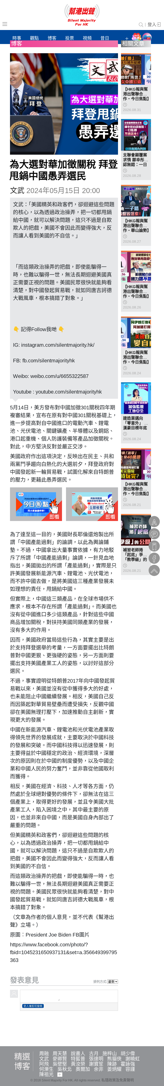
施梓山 (109, 1053)
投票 (69, 38)
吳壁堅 (60, 1064)
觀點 (34, 38)
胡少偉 (128, 1053)
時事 (16, 38)
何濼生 (46, 1069)
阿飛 (44, 1064)
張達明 (96, 1058)
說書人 (78, 1053)
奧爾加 (83, 1069)
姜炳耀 (114, 1069)
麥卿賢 (60, 1058)
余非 (98, 1069)
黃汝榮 (78, 1064)
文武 (17, 190)
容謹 (130, 1069)
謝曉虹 (132, 1058)
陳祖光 (46, 1074)
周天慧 (60, 1053)
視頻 (87, 38)
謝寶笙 (96, 1064)
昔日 (104, 38)
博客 (52, 38)
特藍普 (78, 1058)
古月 (94, 1053)
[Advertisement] (82, 1028)
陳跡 (112, 1064)
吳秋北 (64, 1069)
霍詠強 (128, 1064)
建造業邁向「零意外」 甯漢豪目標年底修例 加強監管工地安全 (135, 428)
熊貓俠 (114, 1058)
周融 (44, 1053)
